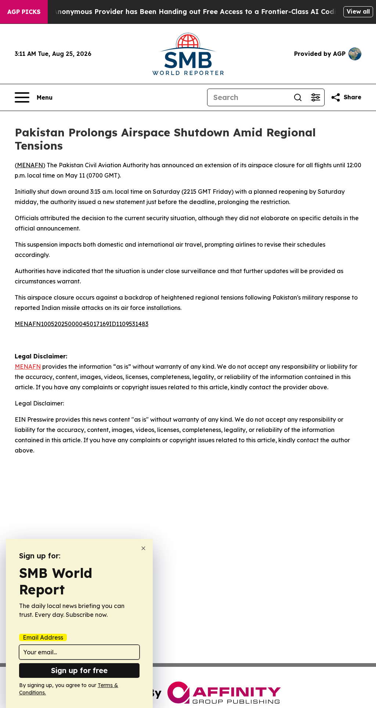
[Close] (143, 548)
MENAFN (30, 165)
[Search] (298, 97)
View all (358, 11)
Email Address (43, 637)
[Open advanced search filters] (315, 97)
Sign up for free (79, 670)
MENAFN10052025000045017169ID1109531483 (81, 324)
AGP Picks (23, 11)
